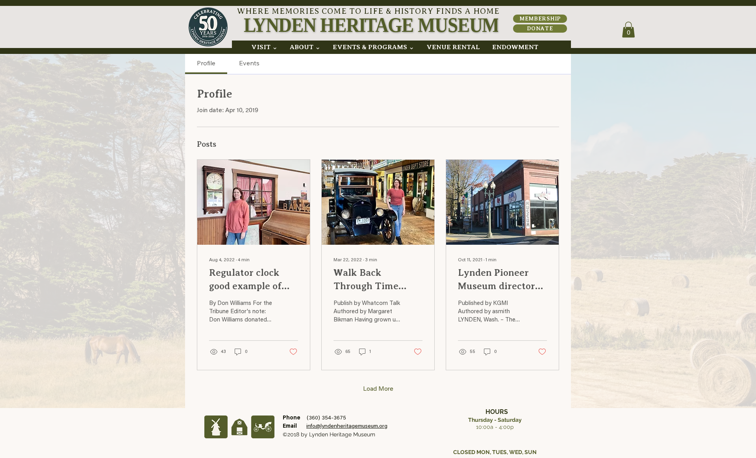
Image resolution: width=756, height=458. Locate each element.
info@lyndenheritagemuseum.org (346, 426)
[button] (264, 47)
